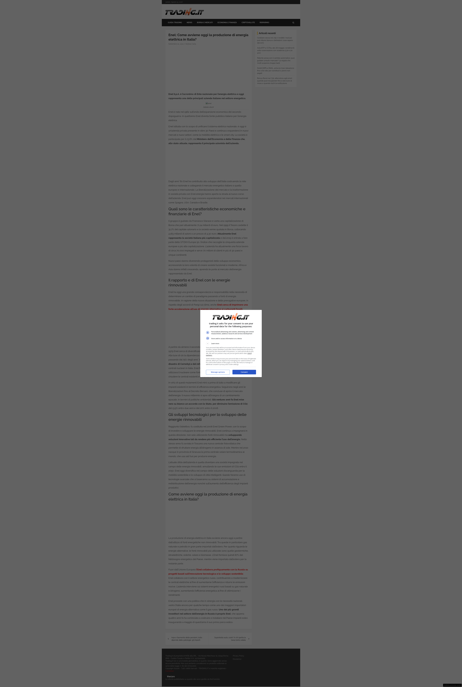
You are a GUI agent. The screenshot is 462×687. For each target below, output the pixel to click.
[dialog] (231, 343)
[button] (231, 343)
